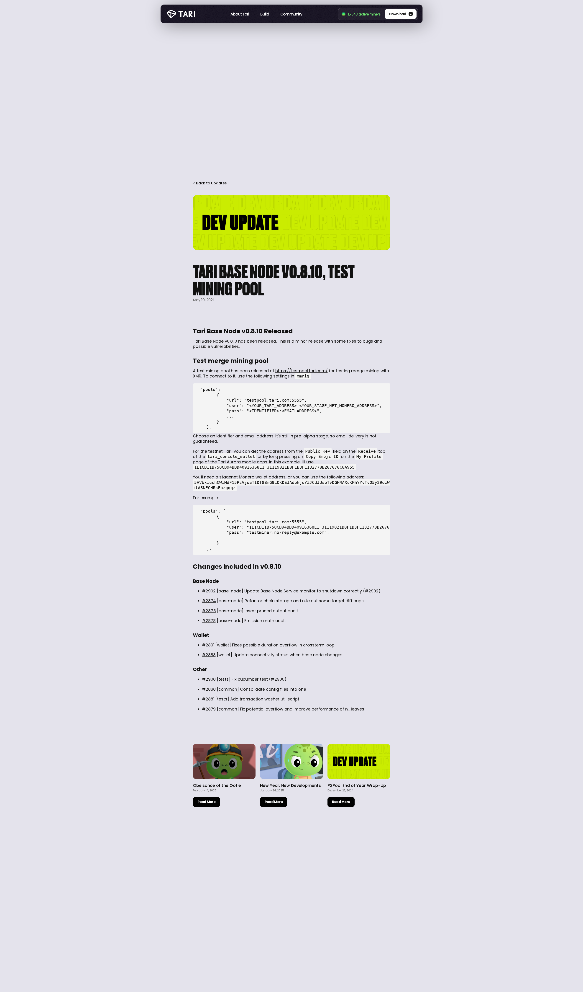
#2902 (209, 591)
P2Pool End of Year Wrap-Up (356, 785)
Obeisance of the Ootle (217, 785)
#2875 (209, 611)
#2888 (209, 689)
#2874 (209, 601)
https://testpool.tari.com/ (301, 371)
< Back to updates (210, 183)
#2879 (209, 709)
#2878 (209, 620)
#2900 (209, 679)
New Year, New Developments (290, 785)
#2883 (209, 655)
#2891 (208, 645)
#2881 (208, 699)
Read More (206, 801)
